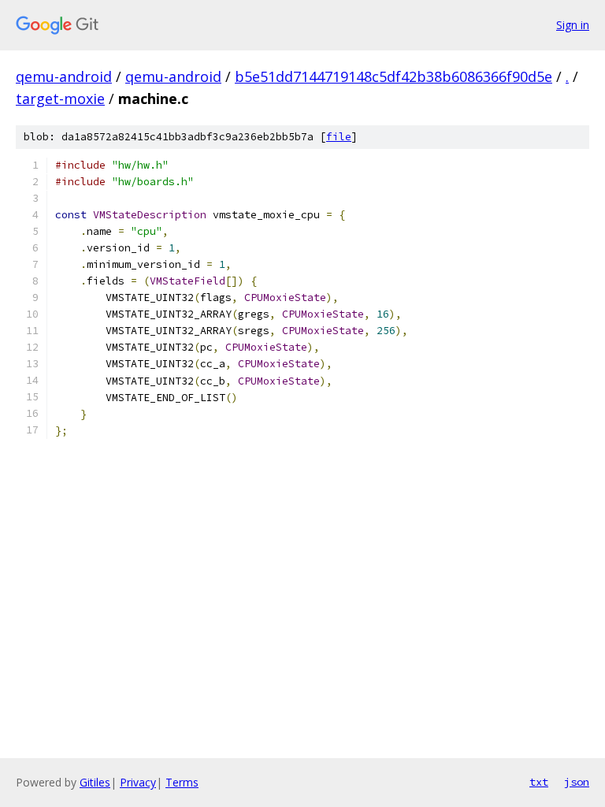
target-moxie (60, 98)
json (576, 782)
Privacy (138, 782)
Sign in (572, 24)
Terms (182, 782)
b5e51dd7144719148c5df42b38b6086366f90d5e (393, 76)
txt (538, 782)
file (338, 136)
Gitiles (95, 782)
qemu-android (64, 76)
